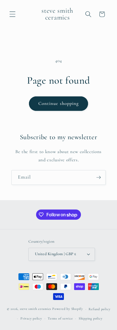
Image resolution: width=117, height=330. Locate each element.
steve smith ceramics (35, 309)
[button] (12, 14)
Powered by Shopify (67, 309)
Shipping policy (91, 318)
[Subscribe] (98, 177)
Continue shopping (58, 103)
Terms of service (60, 318)
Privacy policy (31, 318)
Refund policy (99, 309)
